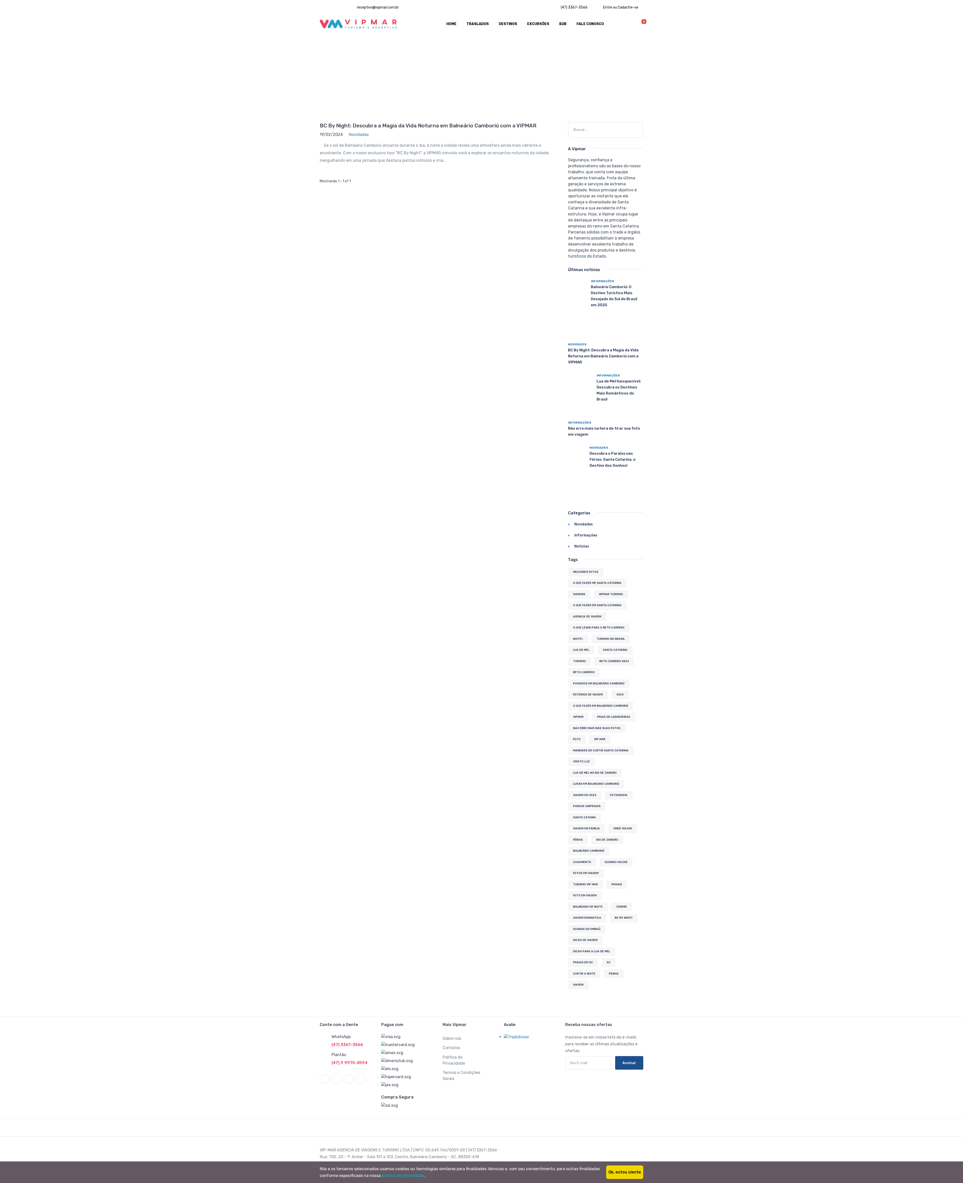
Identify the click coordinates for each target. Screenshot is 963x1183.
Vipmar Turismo (611, 594)
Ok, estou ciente (624, 1172)
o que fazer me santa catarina (597, 583)
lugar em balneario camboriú (596, 783)
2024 (620, 694)
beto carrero (584, 672)
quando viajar (616, 862)
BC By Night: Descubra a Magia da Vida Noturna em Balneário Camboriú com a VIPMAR (428, 125)
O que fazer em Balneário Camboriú (600, 705)
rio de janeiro (607, 839)
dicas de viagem (585, 940)
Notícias (581, 546)
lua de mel (581, 650)
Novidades (577, 344)
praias (616, 884)
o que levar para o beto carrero (598, 627)
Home (451, 24)
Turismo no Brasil (611, 639)
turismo (579, 661)
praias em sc (583, 962)
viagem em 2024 (584, 795)
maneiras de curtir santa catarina (600, 750)
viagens (579, 594)
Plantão (339, 1054)
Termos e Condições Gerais (461, 1075)
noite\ (578, 639)
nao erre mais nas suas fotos (596, 728)
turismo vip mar (585, 884)
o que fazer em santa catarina (597, 605)
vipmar (578, 717)
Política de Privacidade (454, 1060)
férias (578, 839)
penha (614, 973)
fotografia (618, 795)
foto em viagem (585, 895)
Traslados (477, 24)
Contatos (451, 1047)
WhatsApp (341, 1036)
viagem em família (586, 828)
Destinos (508, 24)
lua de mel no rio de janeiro (595, 772)
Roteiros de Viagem (588, 694)
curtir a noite (584, 973)
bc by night (624, 917)
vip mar (599, 739)
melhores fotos (585, 572)
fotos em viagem (586, 873)
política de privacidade (403, 1175)
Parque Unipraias (587, 806)
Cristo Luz (581, 761)
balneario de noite (588, 906)
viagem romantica (587, 917)
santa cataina (584, 817)
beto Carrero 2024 (614, 661)
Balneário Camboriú (588, 850)
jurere (621, 906)
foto (577, 739)
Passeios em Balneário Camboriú (598, 683)
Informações (602, 281)
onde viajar (622, 828)
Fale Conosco (590, 24)
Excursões (538, 24)
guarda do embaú (586, 929)
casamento (582, 862)
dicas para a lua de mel (591, 951)
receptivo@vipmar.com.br (377, 7)
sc (609, 962)
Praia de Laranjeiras (613, 717)
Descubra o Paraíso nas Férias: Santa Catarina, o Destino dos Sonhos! (612, 459)
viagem (578, 984)
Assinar (629, 1063)
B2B (563, 24)
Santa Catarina (615, 650)
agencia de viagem (587, 616)
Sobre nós (452, 1038)
